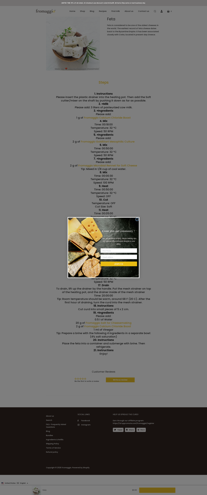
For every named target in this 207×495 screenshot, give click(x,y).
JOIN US (118, 263)
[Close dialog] (137, 219)
